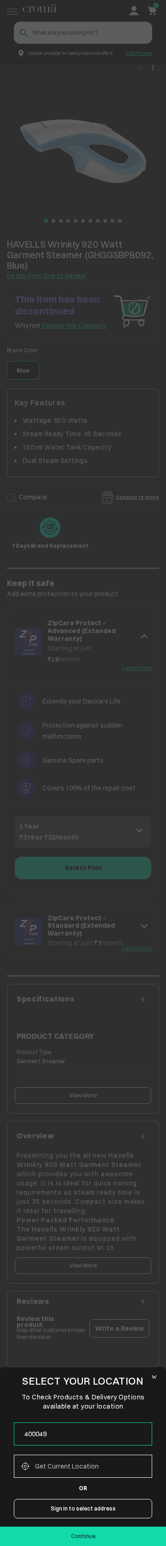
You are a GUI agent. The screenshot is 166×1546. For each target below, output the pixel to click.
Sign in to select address (83, 1508)
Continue (83, 1536)
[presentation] (83, 1433)
